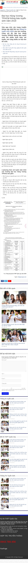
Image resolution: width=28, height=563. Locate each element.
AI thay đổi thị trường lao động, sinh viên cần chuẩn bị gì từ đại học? (13, 306)
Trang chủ (2, 10)
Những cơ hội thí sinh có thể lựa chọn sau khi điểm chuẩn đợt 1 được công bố (13, 344)
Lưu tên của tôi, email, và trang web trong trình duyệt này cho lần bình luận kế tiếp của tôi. (14, 389)
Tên (3, 373)
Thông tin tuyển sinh (10, 10)
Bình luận (4, 360)
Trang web (4, 383)
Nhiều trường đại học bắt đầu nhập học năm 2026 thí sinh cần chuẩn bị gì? (17, 467)
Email (3, 378)
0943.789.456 (8, 541)
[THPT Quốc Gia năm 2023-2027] (14, 2)
